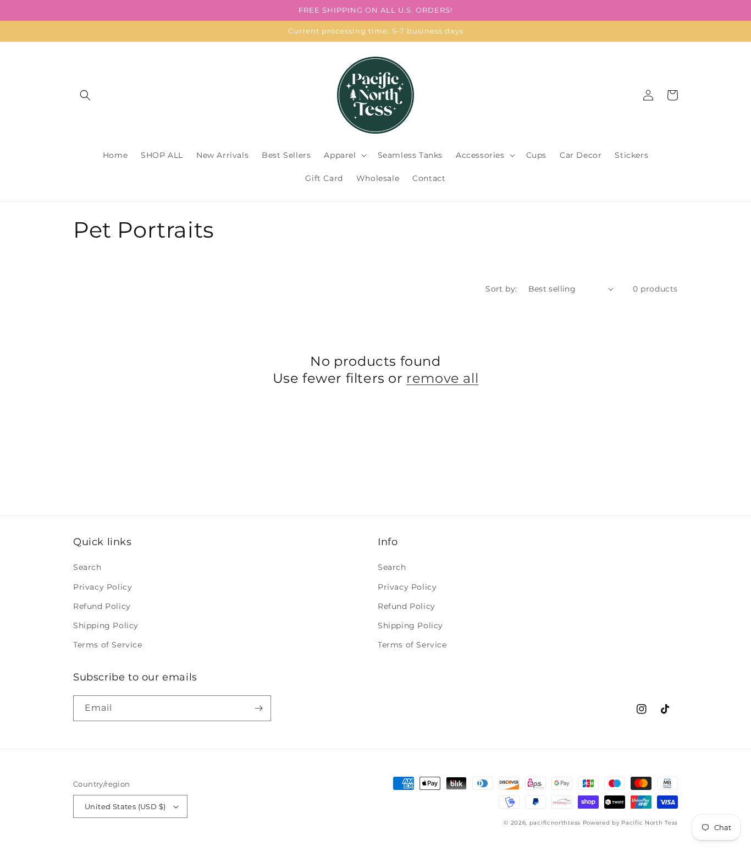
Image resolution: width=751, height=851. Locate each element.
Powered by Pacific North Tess (630, 822)
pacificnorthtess (555, 822)
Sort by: (501, 289)
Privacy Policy (102, 587)
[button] (85, 95)
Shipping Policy (106, 625)
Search (87, 567)
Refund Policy (102, 606)
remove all (442, 378)
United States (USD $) (125, 806)
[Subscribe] (258, 708)
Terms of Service (107, 645)
